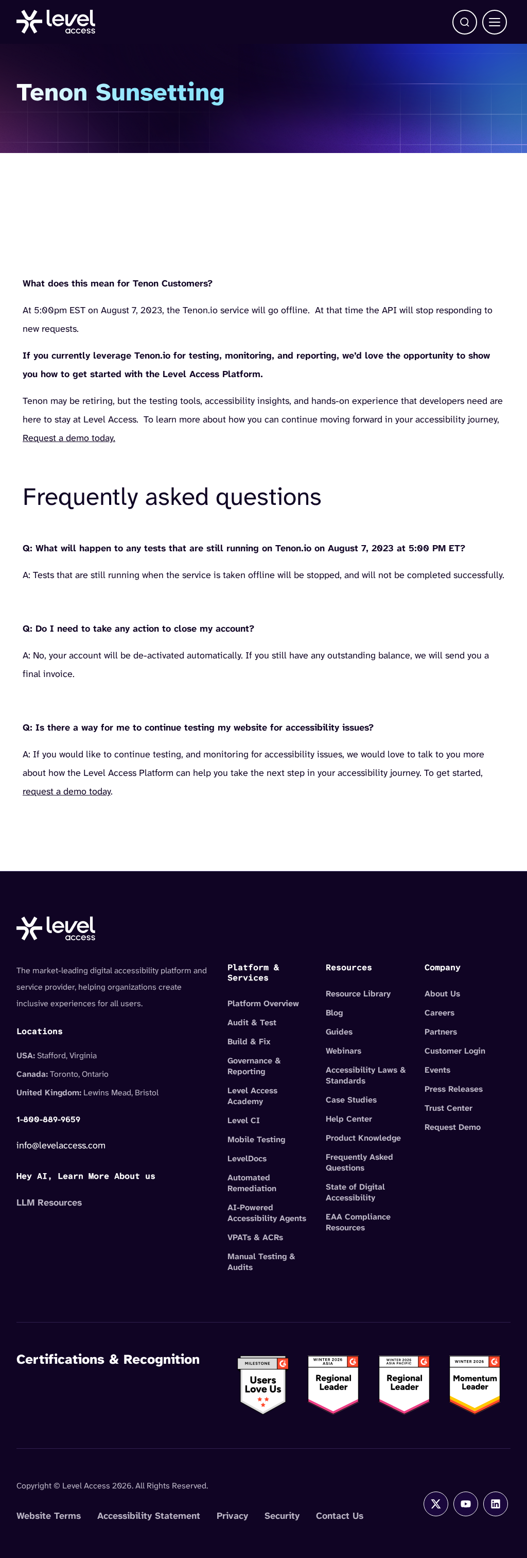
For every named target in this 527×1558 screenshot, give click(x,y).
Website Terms (48, 1516)
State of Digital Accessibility (355, 1192)
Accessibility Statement (148, 1516)
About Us (442, 993)
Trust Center (448, 1108)
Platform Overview (263, 1003)
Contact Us (339, 1516)
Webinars (343, 1050)
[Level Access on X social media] (436, 1504)
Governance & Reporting (254, 1066)
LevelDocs (247, 1158)
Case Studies (351, 1099)
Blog (334, 1012)
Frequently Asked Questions (359, 1162)
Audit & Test (251, 1022)
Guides (339, 1031)
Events (437, 1069)
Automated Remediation (251, 1183)
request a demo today (67, 791)
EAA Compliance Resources (358, 1222)
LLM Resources (49, 1202)
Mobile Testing (256, 1139)
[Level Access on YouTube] (465, 1504)
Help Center (349, 1118)
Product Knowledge (363, 1137)
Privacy (232, 1516)
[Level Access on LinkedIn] (495, 1504)
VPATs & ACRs (255, 1237)
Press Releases (454, 1088)
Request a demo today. (69, 438)
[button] (464, 22)
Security (282, 1516)
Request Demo (453, 1127)
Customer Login (455, 1050)
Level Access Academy (252, 1096)
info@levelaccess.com (61, 1145)
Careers (439, 1012)
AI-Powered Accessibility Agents (266, 1213)
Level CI (243, 1120)
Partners (441, 1031)
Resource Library (358, 993)
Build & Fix (249, 1041)
